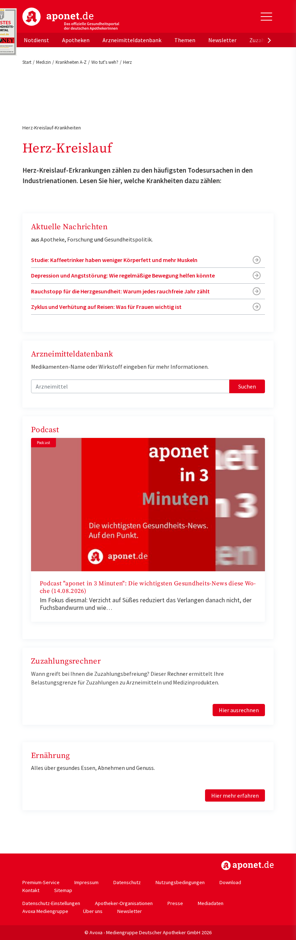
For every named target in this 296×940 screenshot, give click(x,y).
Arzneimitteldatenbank (132, 40)
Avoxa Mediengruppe (45, 911)
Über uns (93, 911)
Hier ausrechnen (239, 710)
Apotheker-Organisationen (124, 903)
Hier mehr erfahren (235, 795)
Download (230, 882)
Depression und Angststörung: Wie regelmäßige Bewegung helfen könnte (123, 275)
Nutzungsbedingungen (180, 882)
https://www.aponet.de (247, 865)
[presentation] (269, 40)
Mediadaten (210, 903)
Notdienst (36, 40)
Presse (175, 903)
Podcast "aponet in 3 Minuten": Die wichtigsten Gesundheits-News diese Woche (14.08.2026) (148, 587)
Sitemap (63, 890)
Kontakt (30, 890)
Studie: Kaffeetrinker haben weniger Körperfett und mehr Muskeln (114, 259)
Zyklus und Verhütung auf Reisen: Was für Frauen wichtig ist (106, 306)
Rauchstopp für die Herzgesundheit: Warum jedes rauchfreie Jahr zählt (120, 291)
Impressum (86, 882)
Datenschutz (127, 882)
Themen (184, 40)
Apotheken (76, 40)
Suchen (247, 386)
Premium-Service (41, 882)
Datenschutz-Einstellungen (51, 903)
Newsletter (222, 40)
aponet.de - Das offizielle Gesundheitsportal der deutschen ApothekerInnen (70, 19)
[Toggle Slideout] (266, 16)
